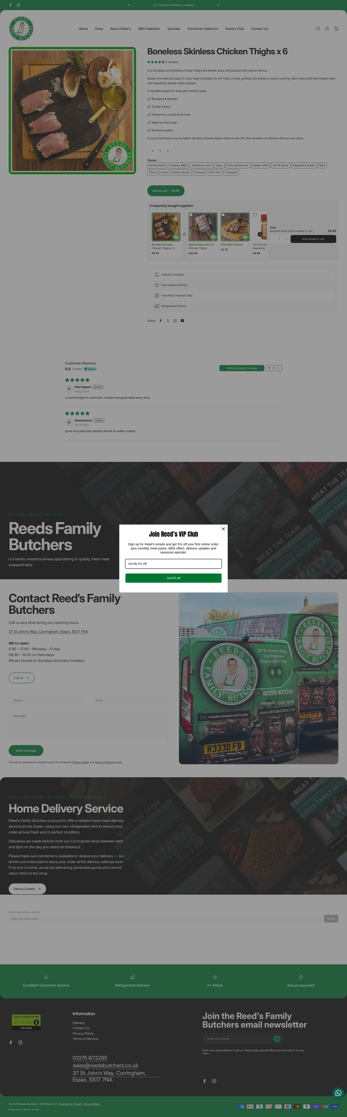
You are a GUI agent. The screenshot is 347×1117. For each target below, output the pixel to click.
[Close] (223, 529)
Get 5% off (173, 578)
